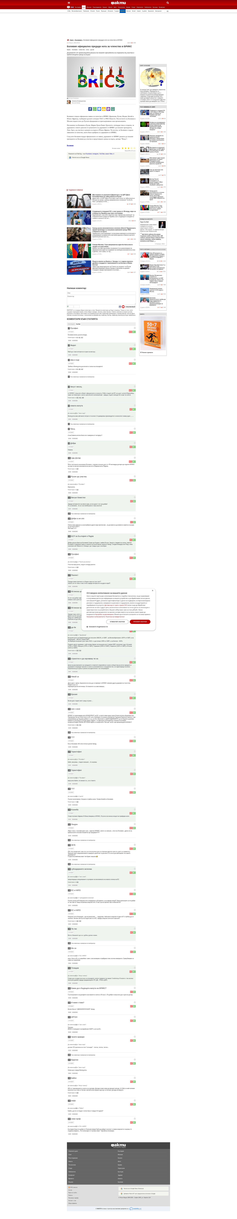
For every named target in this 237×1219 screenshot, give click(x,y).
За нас (70, 1190)
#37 (76, 955)
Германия (86, 11)
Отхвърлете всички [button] (117, 622)
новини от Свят (149, 107)
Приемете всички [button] (140, 622)
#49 (77, 1093)
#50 (80, 921)
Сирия (139, 11)
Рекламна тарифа (73, 1198)
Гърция (116, 11)
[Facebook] (90, 109)
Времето (71, 1178)
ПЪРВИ (78, 324)
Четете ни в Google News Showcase (134, 1188)
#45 (79, 369)
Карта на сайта (72, 1192)
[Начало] (118, 3)
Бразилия (151, 11)
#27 (82, 337)
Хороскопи (140, 7)
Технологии (121, 7)
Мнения (89, 7)
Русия (98, 11)
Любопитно (148, 7)
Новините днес (73, 1151)
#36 (77, 882)
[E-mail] (104, 109)
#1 (76, 484)
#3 (76, 413)
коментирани (156, 249)
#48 (83, 397)
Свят (83, 7)
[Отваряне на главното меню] (69, 2)
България (78, 7)
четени (146, 249)
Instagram (95, 154)
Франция (103, 11)
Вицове (70, 1182)
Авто (115, 7)
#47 (82, 369)
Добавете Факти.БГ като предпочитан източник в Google (139, 1193)
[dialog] (118, 609)
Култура (155, 7)
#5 (76, 975)
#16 (77, 489)
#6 (77, 369)
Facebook (89, 154)
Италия (92, 11)
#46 (77, 802)
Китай (134, 11)
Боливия (79, 40)
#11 (79, 337)
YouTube (102, 154)
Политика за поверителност (115, 617)
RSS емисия (73, 1187)
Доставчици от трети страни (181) (116, 605)
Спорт (133, 7)
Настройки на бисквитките (96, 617)
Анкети (120, 1178)
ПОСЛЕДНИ (71, 324)
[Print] (113, 109)
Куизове (120, 1182)
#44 (80, 725)
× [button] (152, 590)
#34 (80, 650)
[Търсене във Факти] (167, 2)
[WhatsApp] (95, 109)
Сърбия (144, 11)
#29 (77, 650)
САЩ (68, 11)
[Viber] (108, 109)
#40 (77, 921)
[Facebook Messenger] (99, 109)
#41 (80, 397)
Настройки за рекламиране (104, 614)
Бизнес (105, 7)
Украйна (122, 11)
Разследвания (97, 7)
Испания (110, 11)
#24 (76, 876)
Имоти (110, 7)
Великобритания (77, 11)
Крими (128, 7)
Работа (70, 1195)
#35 (77, 725)
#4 (77, 337)
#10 (76, 635)
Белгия (128, 11)
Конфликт (162, 7)
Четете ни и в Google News (80, 157)
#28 (77, 567)
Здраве (120, 1175)
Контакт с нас (72, 1200)
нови (163, 249)
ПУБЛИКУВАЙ (130, 307)
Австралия (158, 11)
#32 (77, 397)
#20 (77, 469)
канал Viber (108, 154)
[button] (97, 627)
